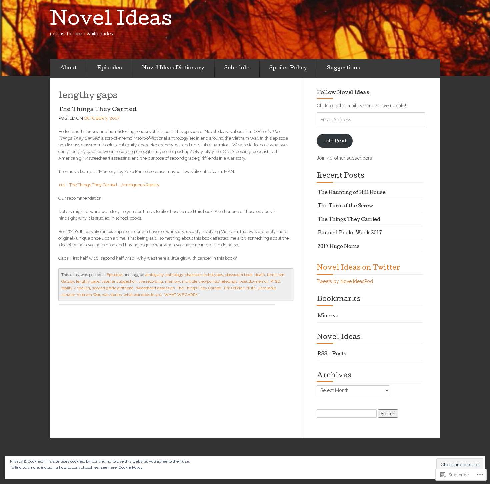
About (68, 68)
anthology (174, 274)
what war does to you (143, 294)
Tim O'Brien (234, 288)
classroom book (239, 274)
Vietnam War (88, 294)
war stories (112, 294)
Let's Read (335, 140)
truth (251, 288)
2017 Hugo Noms (339, 247)
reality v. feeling (75, 288)
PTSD (275, 281)
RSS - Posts (332, 354)
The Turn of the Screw (345, 206)
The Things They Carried (97, 110)
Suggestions (343, 68)
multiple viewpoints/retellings (209, 281)
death (260, 274)
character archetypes (204, 274)
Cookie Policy (131, 467)
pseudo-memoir (253, 281)
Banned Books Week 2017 (350, 233)
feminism (275, 274)
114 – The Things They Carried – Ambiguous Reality (108, 184)
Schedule (236, 68)
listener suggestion (119, 281)
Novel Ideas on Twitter (358, 268)
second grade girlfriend (113, 288)
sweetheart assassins (155, 288)
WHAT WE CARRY (181, 294)
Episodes (109, 68)
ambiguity (154, 274)
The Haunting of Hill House (352, 193)
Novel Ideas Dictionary (173, 68)
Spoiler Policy (288, 68)
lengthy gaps (88, 281)
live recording (151, 281)
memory (172, 281)
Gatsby (67, 281)
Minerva (328, 316)
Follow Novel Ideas (343, 93)
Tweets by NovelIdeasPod (345, 281)
